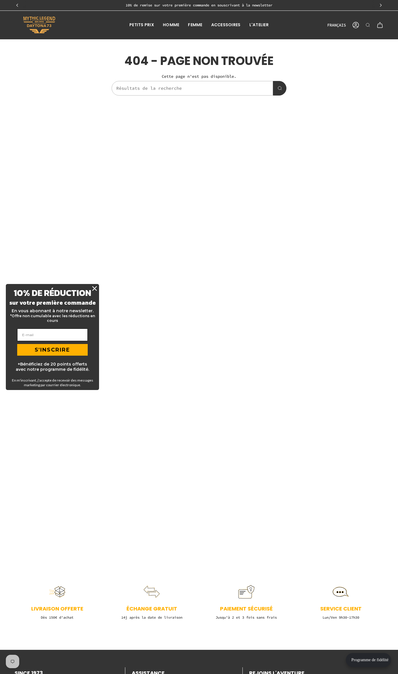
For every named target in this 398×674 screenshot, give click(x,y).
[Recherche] (279, 88)
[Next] (380, 5)
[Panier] (380, 25)
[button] (142, 25)
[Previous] (17, 5)
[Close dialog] (94, 288)
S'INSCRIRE (52, 350)
